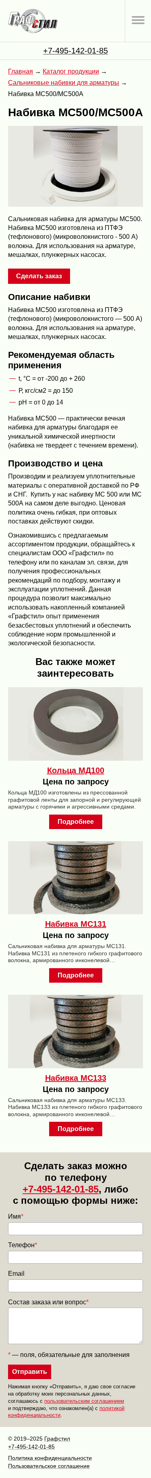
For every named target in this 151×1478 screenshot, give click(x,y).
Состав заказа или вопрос (48, 1302)
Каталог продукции (71, 71)
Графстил (57, 1438)
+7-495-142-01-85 (75, 50)
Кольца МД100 (75, 770)
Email (16, 1273)
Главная (20, 71)
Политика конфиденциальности (50, 1458)
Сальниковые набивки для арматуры (63, 82)
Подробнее (76, 821)
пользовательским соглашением (84, 1401)
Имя (15, 1216)
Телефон (22, 1245)
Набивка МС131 (75, 924)
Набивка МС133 (75, 1078)
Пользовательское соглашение (49, 1466)
